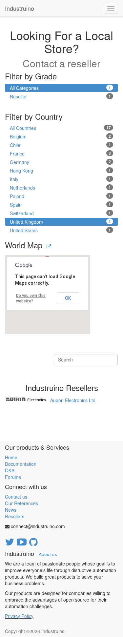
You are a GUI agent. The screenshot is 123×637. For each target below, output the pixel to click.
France (60, 153)
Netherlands (60, 187)
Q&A (9, 470)
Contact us (16, 496)
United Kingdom (60, 221)
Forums (13, 477)
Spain (60, 204)
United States (60, 230)
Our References (21, 503)
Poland (60, 196)
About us (48, 554)
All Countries (60, 128)
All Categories (60, 88)
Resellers (14, 516)
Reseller (60, 96)
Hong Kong (60, 170)
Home (11, 457)
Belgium (60, 136)
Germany (60, 162)
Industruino (19, 8)
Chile (60, 145)
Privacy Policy (19, 616)
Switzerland (60, 213)
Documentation (20, 464)
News (10, 509)
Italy (60, 179)
